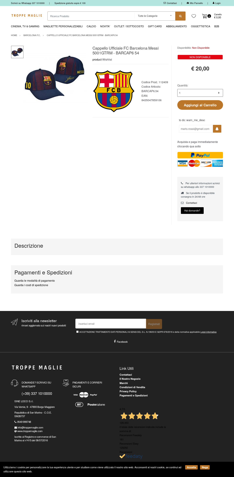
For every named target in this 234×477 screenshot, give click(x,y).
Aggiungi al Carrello (200, 104)
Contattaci (172, 3)
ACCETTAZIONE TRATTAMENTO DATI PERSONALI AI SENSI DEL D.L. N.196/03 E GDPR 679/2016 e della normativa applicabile (148, 331)
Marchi (124, 383)
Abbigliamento (176, 26)
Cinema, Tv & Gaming (25, 26)
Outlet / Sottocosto (129, 26)
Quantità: (182, 85)
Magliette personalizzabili (63, 26)
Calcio (91, 26)
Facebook (122, 341)
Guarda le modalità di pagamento (34, 280)
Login (218, 3)
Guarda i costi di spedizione (31, 285)
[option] (55, 77)
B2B (216, 26)
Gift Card (155, 26)
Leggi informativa (208, 331)
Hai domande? (192, 210)
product (97, 59)
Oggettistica (200, 26)
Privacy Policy (128, 391)
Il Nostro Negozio (130, 379)
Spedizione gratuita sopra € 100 (69, 3)
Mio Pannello (196, 3)
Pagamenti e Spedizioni (134, 395)
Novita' (105, 26)
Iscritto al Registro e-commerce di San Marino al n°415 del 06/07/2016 (35, 438)
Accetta (191, 467)
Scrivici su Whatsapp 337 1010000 (28, 3)
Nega (205, 467)
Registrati (154, 324)
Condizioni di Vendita (132, 387)
